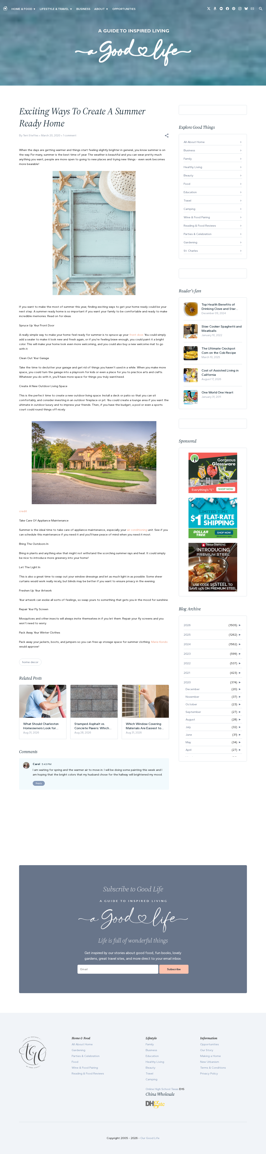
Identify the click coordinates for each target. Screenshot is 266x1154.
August (190, 719)
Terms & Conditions (213, 1067)
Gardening (190, 242)
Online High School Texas (162, 1089)
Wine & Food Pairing (197, 217)
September (193, 712)
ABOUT (99, 9)
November (192, 696)
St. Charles (191, 250)
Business (83, 9)
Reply (39, 783)
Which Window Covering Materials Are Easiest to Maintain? (143, 726)
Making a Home (210, 1056)
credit (23, 511)
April (188, 750)
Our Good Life (149, 1138)
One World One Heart (217, 392)
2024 (187, 644)
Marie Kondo (159, 642)
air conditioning (137, 530)
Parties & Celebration (197, 234)
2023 (187, 653)
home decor (30, 662)
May (188, 742)
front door (136, 334)
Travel (187, 200)
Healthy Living (193, 167)
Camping (189, 209)
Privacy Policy (209, 1073)
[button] (166, 135)
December (193, 689)
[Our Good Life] (133, 47)
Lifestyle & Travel (54, 9)
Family (188, 158)
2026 (187, 625)
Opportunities (124, 9)
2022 (187, 663)
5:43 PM (46, 764)
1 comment (69, 135)
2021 (187, 673)
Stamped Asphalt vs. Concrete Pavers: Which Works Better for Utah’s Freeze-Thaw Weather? (91, 726)
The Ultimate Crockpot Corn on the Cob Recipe (219, 350)
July (188, 727)
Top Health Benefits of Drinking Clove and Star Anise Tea (219, 306)
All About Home (194, 142)
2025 (187, 634)
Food (187, 184)
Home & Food (21, 9)
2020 (187, 682)
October (191, 704)
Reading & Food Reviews (200, 225)
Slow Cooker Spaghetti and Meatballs (222, 328)
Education (190, 192)
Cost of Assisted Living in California (220, 372)
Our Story (206, 1050)
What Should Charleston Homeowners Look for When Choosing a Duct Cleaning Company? (41, 726)
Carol (36, 764)
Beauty (188, 175)
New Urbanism (209, 1062)
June (189, 734)
